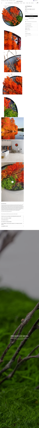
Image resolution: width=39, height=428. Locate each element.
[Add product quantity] (27, 12)
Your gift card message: (28, 33)
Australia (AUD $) (35, 0)
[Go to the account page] (36, 3)
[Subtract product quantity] (25, 12)
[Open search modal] (1, 3)
